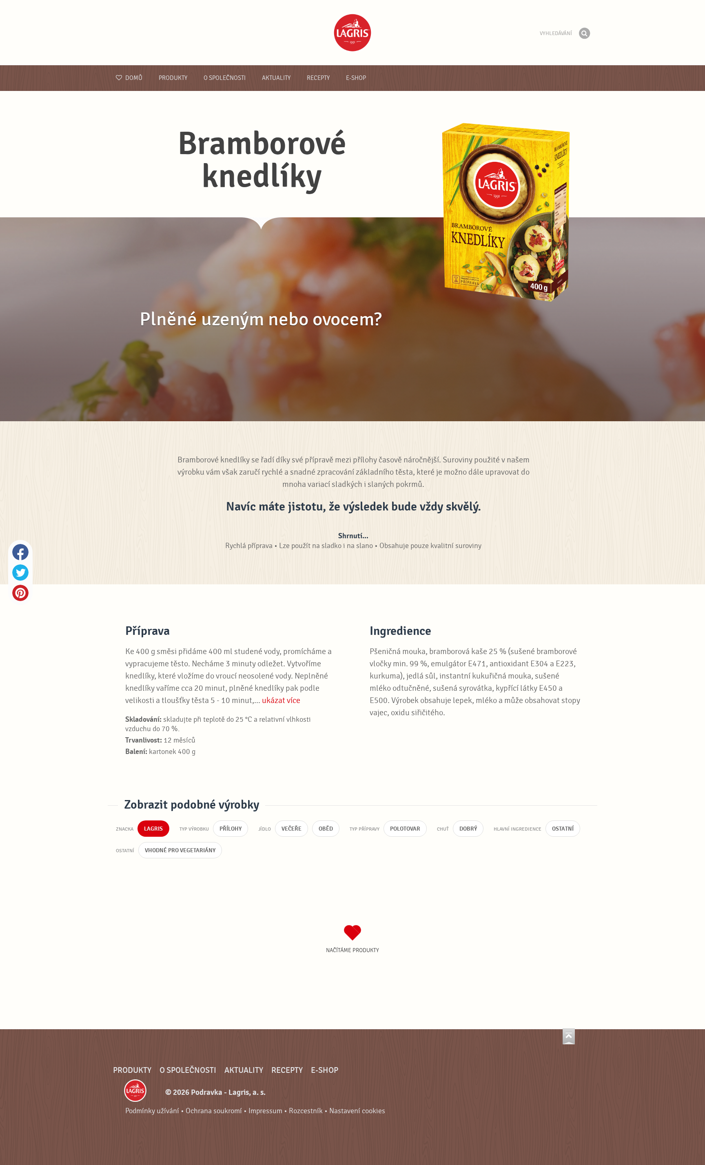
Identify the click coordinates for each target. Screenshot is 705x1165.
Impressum (265, 1111)
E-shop (356, 78)
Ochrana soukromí (214, 1111)
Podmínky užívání (152, 1111)
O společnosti (225, 78)
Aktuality (276, 78)
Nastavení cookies (357, 1111)
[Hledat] (584, 33)
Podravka (352, 32)
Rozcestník (306, 1111)
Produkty (173, 78)
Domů (133, 78)
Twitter (20, 572)
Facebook (20, 552)
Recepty (318, 78)
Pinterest (20, 593)
